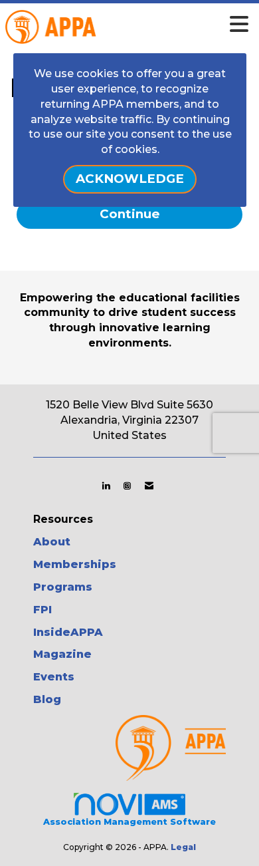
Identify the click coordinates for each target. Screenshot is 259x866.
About (51, 541)
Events (53, 676)
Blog (47, 699)
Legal (183, 847)
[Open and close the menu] (148, 25)
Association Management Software (129, 822)
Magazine (62, 654)
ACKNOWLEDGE (130, 178)
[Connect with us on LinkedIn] (106, 485)
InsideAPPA (68, 632)
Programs (62, 587)
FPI (42, 609)
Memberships (74, 564)
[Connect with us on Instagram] (127, 485)
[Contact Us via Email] (149, 485)
